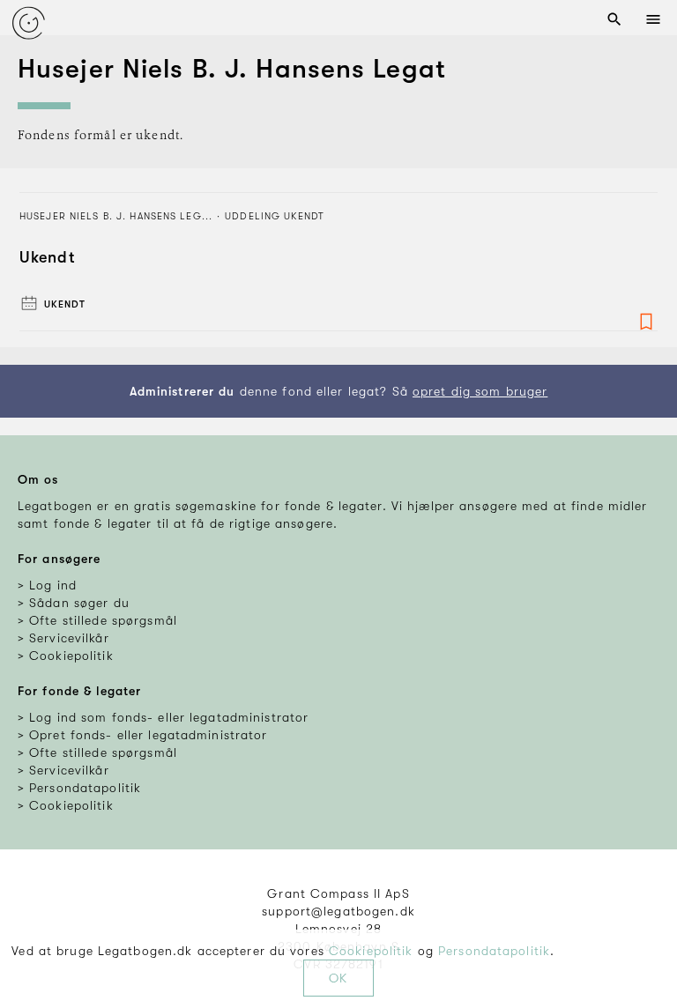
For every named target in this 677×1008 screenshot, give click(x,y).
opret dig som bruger (480, 391)
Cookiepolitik (371, 951)
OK (338, 978)
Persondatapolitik (494, 951)
